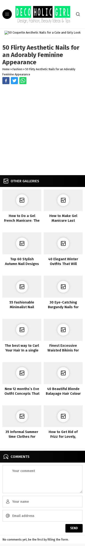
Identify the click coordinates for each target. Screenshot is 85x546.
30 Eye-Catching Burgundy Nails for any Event (63, 307)
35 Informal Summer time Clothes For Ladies (21, 436)
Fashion (17, 69)
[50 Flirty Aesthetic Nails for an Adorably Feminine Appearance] (42, 33)
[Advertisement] (42, 130)
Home (6, 69)
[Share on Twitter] (22, 80)
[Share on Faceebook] (14, 80)
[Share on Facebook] (5, 80)
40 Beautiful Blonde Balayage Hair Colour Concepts (63, 393)
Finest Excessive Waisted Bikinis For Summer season (63, 350)
